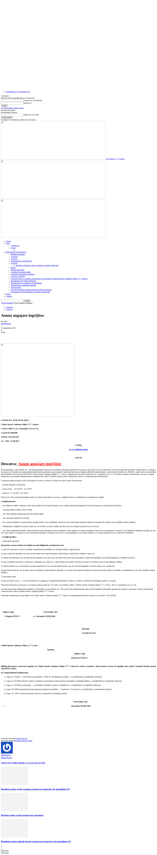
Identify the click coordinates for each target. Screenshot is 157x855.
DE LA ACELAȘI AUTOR (33, 763)
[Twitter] (14, 336)
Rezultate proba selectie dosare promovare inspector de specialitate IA (36, 841)
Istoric (8, 294)
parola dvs (28, 103)
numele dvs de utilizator (33, 100)
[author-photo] (7, 753)
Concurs (14, 259)
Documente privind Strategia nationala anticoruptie (30, 292)
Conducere (15, 246)
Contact (9, 296)
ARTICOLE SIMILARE (11, 763)
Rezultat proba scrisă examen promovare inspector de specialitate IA (35, 789)
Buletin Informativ (18, 254)
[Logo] (53, 198)
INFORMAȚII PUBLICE (16, 252)
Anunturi (14, 257)
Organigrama (16, 287)
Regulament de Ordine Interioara (23, 281)
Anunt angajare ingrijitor (39, 463)
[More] (40, 336)
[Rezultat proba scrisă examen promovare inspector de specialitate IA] (14, 784)
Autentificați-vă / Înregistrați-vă (18, 92)
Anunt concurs (21, 738)
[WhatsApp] (31, 336)
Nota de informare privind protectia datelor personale (31, 290)
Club (8, 243)
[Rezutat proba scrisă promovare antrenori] (14, 811)
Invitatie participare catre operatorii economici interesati (37, 265)
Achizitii (14, 263)
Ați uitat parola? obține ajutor (12, 108)
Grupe (13, 248)
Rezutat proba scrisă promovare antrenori (22, 815)
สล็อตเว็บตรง (6, 758)
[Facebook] (5, 336)
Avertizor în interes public (21, 272)
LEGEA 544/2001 (18, 276)
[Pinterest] (23, 336)
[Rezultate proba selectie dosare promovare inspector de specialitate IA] (14, 837)
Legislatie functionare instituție (23, 274)
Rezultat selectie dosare (23, 741)
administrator (6, 324)
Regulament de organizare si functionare (26, 283)
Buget (13, 268)
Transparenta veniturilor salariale (23, 285)
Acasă (8, 241)
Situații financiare (17, 270)
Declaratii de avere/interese (21, 261)
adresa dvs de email (31, 115)
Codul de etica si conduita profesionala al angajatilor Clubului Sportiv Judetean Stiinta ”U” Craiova (49, 279)
